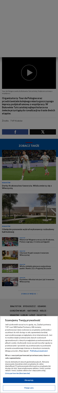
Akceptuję (29, 380)
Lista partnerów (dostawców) (17, 373)
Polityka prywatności (39, 351)
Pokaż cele (28, 388)
